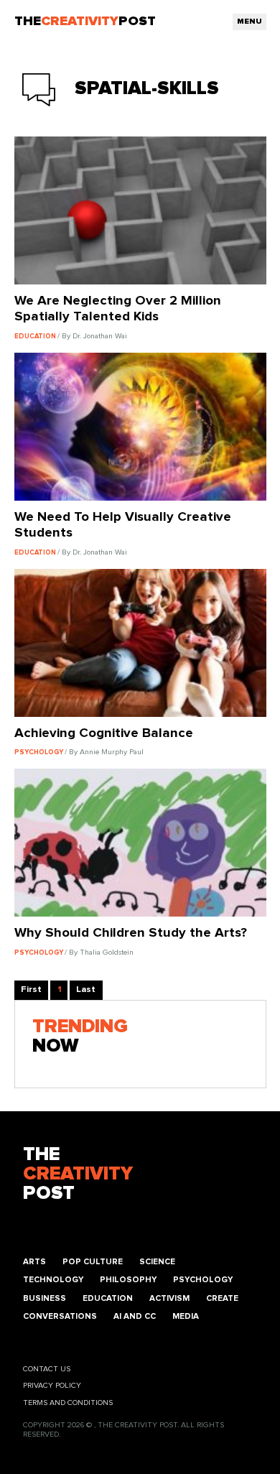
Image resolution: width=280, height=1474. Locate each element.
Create (222, 1298)
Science (157, 1262)
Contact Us (46, 1369)
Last (85, 989)
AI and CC (134, 1316)
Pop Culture (92, 1262)
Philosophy (128, 1280)
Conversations (60, 1316)
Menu (249, 21)
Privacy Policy (52, 1385)
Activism (169, 1298)
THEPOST (78, 1174)
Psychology (203, 1280)
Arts (34, 1262)
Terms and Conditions (68, 1402)
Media (185, 1316)
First (31, 989)
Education (108, 1298)
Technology (53, 1280)
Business (44, 1298)
